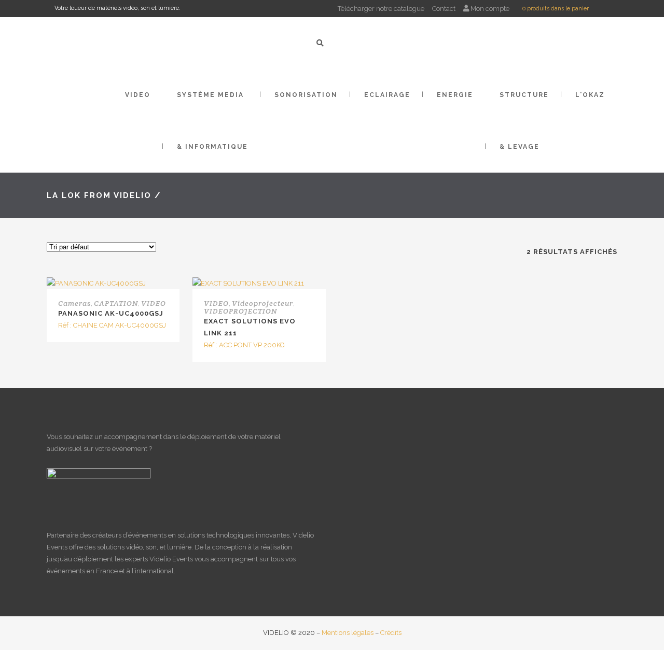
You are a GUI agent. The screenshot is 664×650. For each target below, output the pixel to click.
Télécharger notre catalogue (381, 8)
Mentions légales (348, 633)
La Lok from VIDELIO (99, 195)
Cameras (74, 303)
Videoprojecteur (262, 303)
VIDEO (153, 303)
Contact (443, 8)
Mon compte (489, 8)
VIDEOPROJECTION (240, 311)
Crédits (391, 633)
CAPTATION (116, 303)
